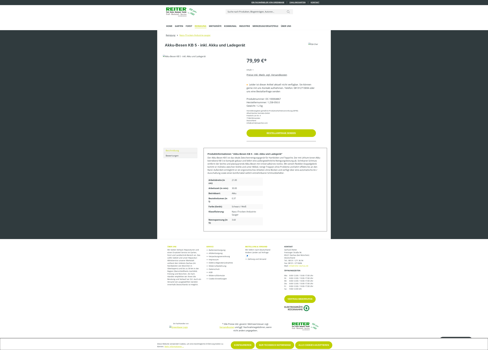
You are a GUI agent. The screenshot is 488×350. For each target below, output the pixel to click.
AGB (210, 272)
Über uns (171, 246)
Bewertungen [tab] (172, 155)
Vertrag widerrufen (300, 299)
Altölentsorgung (215, 253)
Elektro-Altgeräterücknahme (220, 263)
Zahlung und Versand (256, 259)
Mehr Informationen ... (174, 346)
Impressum (213, 259)
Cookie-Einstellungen (217, 278)
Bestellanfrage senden (281, 133)
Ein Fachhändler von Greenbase (267, 2)
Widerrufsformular (216, 275)
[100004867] (202, 82)
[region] (202, 82)
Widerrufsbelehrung (217, 266)
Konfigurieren (242, 345)
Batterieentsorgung (216, 250)
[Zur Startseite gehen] (181, 11)
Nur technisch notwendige (275, 345)
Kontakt (315, 2)
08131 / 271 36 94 (295, 260)
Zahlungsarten (297, 2)
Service (210, 246)
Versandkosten (226, 327)
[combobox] (255, 11)
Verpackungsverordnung (219, 256)
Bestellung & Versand (256, 246)
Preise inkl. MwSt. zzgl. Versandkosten (267, 74)
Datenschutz (214, 269)
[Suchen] (288, 11)
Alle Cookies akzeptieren (314, 345)
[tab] (180, 150)
